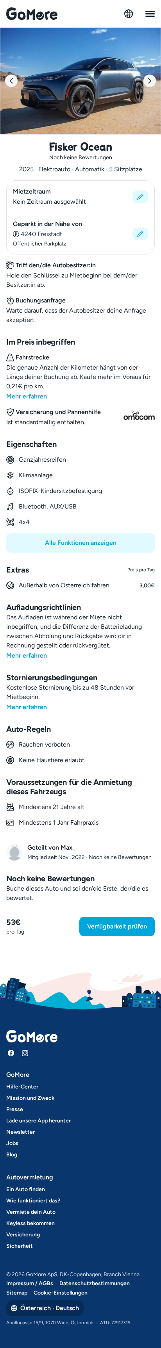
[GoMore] (31, 13)
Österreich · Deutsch (49, 1308)
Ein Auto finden (25, 1189)
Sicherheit (19, 1246)
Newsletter (20, 1132)
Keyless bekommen (30, 1223)
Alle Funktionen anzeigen (80, 542)
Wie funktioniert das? (33, 1200)
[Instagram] (25, 1053)
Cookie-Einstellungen (61, 1292)
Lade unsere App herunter (38, 1120)
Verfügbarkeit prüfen (117, 926)
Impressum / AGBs (29, 1283)
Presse (14, 1109)
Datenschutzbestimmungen (94, 1283)
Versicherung (23, 1234)
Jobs (12, 1143)
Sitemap (16, 1292)
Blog (11, 1154)
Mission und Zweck (30, 1098)
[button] (80, 197)
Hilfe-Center (22, 1086)
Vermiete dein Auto (30, 1212)
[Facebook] (11, 1053)
